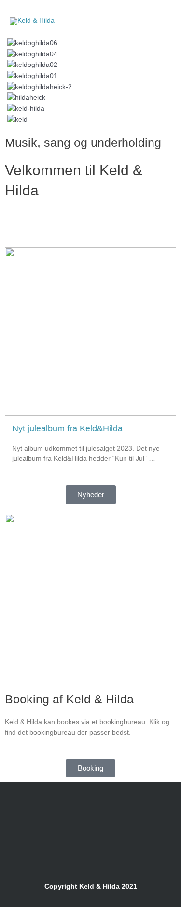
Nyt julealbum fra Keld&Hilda (67, 428)
